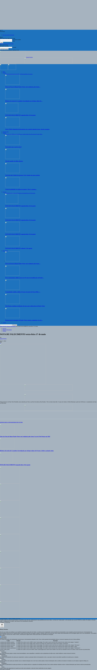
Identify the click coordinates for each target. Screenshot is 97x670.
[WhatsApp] (16, 416)
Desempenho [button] (2, 654)
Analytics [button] (2, 658)
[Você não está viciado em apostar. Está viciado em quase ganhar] (12, 172)
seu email (14, 47)
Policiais (23, 74)
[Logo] (4, 69)
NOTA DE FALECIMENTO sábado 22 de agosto (18, 248)
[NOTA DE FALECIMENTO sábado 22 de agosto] (12, 245)
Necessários (4, 636)
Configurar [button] (2, 622)
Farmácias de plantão (21, 193)
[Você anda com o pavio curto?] (12, 144)
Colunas (4, 133)
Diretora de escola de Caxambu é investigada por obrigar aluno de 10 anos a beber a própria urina (27, 450)
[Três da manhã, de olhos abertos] (12, 158)
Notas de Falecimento (30, 193)
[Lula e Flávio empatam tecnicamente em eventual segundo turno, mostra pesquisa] (12, 126)
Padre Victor (5, 250)
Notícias (4, 72)
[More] (21, 416)
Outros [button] (1, 665)
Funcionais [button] (2, 650)
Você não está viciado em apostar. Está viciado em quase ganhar (22, 175)
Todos (6, 74)
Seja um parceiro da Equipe (8, 34)
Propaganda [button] (2, 662)
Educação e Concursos (12, 193)
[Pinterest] (12, 416)
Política (26, 74)
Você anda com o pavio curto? (13, 147)
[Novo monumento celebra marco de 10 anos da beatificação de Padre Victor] (12, 275)
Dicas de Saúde (16, 134)
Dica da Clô (10, 134)
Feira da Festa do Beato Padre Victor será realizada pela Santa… (22, 87)
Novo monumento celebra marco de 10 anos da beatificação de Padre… (24, 277)
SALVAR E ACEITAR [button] (5, 669)
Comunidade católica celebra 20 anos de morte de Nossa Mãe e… (22, 292)
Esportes (16, 74)
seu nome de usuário (16, 39)
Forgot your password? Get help (6, 43)
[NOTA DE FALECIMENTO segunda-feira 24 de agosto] (11, 112)
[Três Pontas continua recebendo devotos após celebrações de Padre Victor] (12, 303)
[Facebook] (2, 416)
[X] (7, 416)
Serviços (4, 192)
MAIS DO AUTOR (18, 422)
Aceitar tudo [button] (7, 622)
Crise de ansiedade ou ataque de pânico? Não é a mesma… (21, 189)
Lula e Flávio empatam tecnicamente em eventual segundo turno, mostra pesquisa (27, 129)
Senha (13, 41)
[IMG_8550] (48, 399)
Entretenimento (11, 74)
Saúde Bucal (28, 134)
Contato (4, 322)
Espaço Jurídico (22, 134)
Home (1, 326)
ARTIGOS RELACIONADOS (7, 422)
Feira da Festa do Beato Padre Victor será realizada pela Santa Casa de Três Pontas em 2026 (25, 436)
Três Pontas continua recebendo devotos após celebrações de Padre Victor (25, 306)
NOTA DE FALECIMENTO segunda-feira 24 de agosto (20, 115)
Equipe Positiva (3, 338)
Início (4, 71)
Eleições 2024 (6, 131)
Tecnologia (30, 74)
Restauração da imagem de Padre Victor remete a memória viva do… (24, 320)
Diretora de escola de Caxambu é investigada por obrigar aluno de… (23, 101)
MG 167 (19, 74)
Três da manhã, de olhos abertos (14, 161)
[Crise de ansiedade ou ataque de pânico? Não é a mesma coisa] (12, 186)
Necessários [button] (2, 635)
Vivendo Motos (39, 134)
